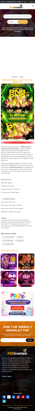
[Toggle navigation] (33, 6)
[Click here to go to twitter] (9, 397)
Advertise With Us (11, 1)
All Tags (4, 384)
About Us (3, 1)
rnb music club (8, 244)
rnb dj (21, 237)
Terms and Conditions (25, 382)
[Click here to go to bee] (28, 397)
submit (30, 340)
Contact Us (20, 1)
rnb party (20, 240)
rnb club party (8, 240)
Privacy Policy (22, 389)
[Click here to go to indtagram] (18, 397)
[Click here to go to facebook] (4, 397)
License (20, 388)
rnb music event (9, 237)
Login (25, 1)
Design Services (23, 384)
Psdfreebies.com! (14, 358)
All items (14, 77)
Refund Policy (22, 386)
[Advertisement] (17, 58)
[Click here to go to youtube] (23, 397)
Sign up (32, 1)
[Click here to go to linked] (13, 397)
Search (23, 22)
